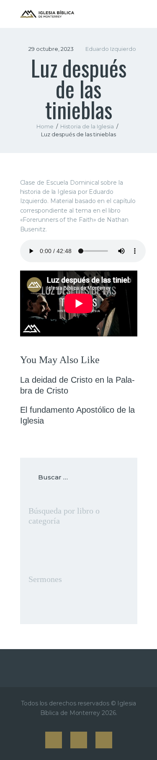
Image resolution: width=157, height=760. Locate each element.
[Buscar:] (78, 477)
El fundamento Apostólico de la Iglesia (77, 415)
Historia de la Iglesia (87, 126)
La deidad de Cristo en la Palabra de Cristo (77, 385)
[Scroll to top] (142, 740)
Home (45, 126)
